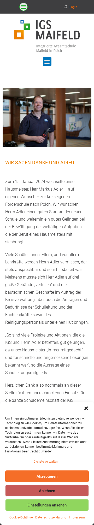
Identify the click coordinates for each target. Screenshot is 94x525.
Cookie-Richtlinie (21, 517)
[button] (86, 408)
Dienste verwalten (45, 461)
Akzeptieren (47, 476)
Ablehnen (47, 490)
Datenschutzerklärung (50, 517)
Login (73, 7)
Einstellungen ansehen (47, 505)
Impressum (77, 517)
